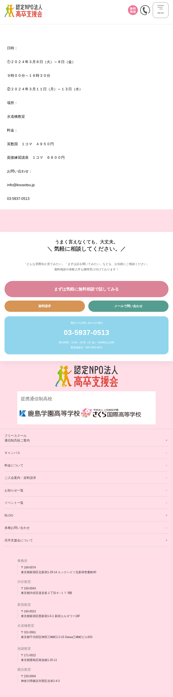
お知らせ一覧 (14, 490)
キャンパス (12, 453)
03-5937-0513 (86, 332)
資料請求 (44, 306)
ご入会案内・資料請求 (20, 478)
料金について (14, 465)
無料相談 (133, 10)
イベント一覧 (14, 503)
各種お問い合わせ (17, 528)
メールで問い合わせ (128, 306)
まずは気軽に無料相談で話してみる (86, 289)
